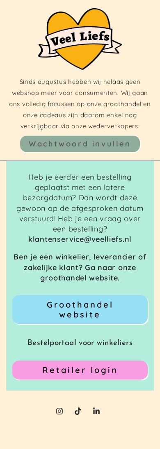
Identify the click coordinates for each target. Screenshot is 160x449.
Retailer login (80, 370)
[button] (79, 144)
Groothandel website (80, 309)
